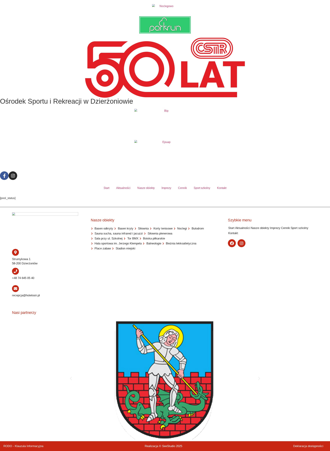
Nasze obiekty (146, 187)
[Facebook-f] (4, 175)
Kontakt (221, 187)
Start (106, 187)
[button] (71, 378)
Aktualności (123, 187)
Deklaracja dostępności (308, 446)
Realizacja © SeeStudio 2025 (163, 446)
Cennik (182, 187)
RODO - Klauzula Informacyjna (23, 446)
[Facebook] (232, 243)
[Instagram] (13, 175)
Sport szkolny (202, 187)
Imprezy (166, 187)
